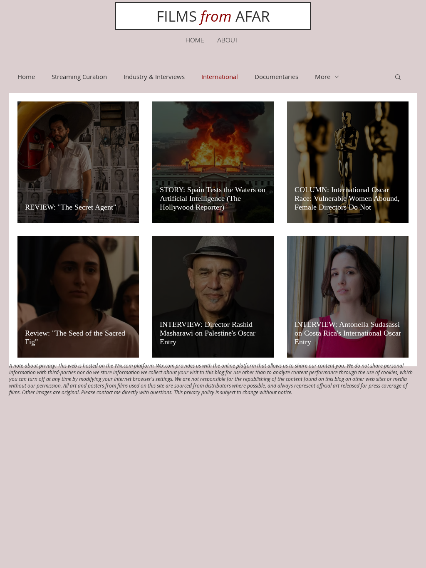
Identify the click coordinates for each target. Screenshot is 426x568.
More (322, 76)
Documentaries (276, 76)
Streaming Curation (79, 76)
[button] (398, 77)
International (219, 76)
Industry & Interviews (154, 76)
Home (26, 76)
